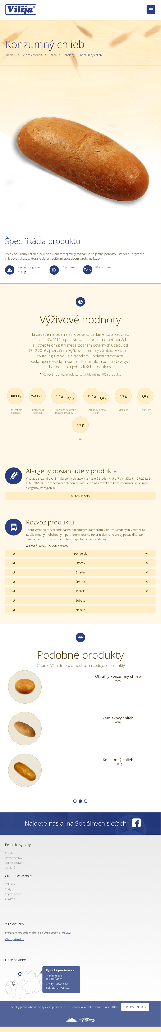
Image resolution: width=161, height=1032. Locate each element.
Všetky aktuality (14, 939)
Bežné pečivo (13, 858)
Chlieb (53, 55)
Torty (8, 889)
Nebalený (68, 55)
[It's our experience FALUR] (72, 1020)
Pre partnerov (135, 1007)
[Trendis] (88, 1020)
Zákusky (10, 884)
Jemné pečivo (13, 863)
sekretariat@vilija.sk (58, 987)
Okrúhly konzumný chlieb (118, 676)
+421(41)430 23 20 (57, 984)
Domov (10, 55)
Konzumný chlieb (91, 55)
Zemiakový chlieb (118, 717)
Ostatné (10, 867)
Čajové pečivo (13, 894)
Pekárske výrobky (32, 55)
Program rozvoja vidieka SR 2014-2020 (30, 932)
